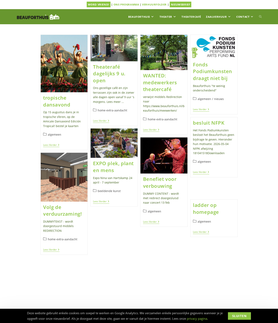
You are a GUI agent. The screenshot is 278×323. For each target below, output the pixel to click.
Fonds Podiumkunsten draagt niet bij (212, 71)
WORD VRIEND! (98, 4)
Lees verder (51, 145)
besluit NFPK (208, 122)
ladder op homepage (206, 208)
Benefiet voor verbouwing (160, 182)
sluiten (239, 316)
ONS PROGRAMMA (126, 4)
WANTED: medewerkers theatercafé (160, 82)
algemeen (54, 134)
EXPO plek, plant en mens (113, 167)
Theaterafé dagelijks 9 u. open (109, 73)
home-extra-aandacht (112, 110)
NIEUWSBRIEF (180, 4)
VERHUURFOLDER (154, 4)
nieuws (219, 99)
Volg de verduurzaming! (62, 210)
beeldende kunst (109, 191)
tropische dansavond (56, 101)
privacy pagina (197, 318)
